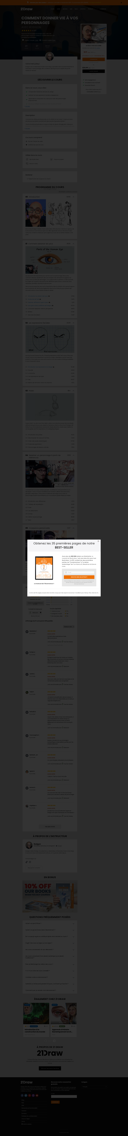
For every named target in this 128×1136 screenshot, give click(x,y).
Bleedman (86, 564)
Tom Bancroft (77, 564)
